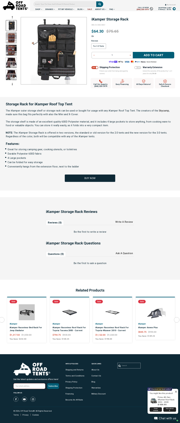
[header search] (99, 4)
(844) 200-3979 (143, 9)
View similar (155, 409)
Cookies (35, 415)
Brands (49, 9)
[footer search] (119, 366)
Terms (16, 415)
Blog (80, 9)
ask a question (98, 263)
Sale (89, 9)
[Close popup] (175, 391)
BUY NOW (90, 178)
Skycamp (164, 110)
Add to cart (153, 55)
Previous (12, 17)
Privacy (26, 415)
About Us (100, 9)
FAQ (111, 9)
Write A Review (124, 221)
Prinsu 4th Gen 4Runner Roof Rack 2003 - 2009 (166, 399)
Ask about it (170, 409)
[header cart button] (174, 9)
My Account (171, 5)
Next (12, 84)
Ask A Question (124, 253)
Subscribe (53, 386)
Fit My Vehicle (65, 9)
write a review (98, 231)
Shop (38, 9)
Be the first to (90, 231)
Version (94, 41)
